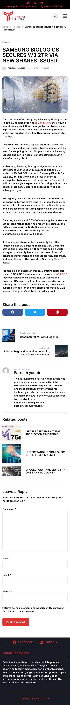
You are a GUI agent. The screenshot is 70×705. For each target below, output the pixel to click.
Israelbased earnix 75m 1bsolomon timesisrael (43, 433)
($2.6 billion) (43, 122)
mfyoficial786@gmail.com (23, 6)
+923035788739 (53, 6)
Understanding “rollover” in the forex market (45, 453)
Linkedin (51, 642)
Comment (9, 509)
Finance (6, 42)
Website (7, 591)
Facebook (25, 642)
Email (6, 575)
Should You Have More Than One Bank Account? (46, 471)
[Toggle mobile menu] (65, 16)
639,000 (61, 274)
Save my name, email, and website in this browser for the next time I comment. (33, 609)
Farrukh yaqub (16, 68)
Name (6, 558)
